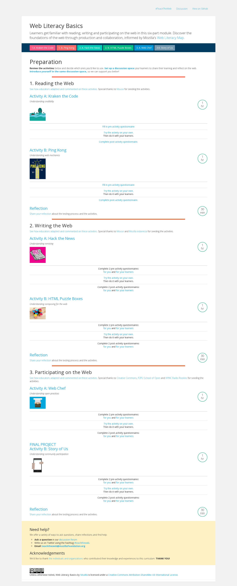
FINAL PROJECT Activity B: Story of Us (49, 446)
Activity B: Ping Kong (48, 150)
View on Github (200, 8)
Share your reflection (40, 213)
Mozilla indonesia (138, 231)
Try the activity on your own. (118, 132)
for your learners (124, 271)
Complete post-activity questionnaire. (118, 141)
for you (107, 271)
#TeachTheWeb (164, 8)
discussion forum (68, 539)
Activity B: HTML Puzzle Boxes (56, 298)
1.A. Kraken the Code (43, 47)
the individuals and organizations (66, 558)
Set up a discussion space (119, 68)
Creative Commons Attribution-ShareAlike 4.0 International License (143, 574)
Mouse (120, 89)
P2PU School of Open (149, 377)
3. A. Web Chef (144, 47)
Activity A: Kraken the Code (54, 96)
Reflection (39, 208)
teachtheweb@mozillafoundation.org (63, 546)
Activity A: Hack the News (52, 238)
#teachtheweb (81, 542)
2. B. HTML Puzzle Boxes (118, 47)
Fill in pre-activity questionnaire (118, 126)
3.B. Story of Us (165, 47)
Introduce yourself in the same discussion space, (58, 71)
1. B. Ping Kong (66, 47)
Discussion (182, 8)
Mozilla (84, 574)
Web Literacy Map (170, 37)
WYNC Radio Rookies (176, 377)
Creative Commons (127, 377)
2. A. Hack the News (89, 47)
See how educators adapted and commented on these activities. (64, 89)
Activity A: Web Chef (48, 388)
